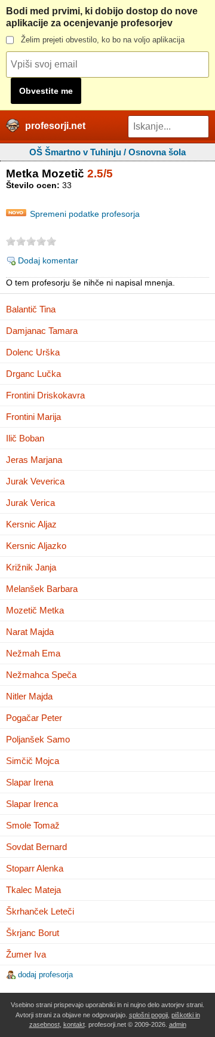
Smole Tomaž (33, 825)
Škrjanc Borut (32, 933)
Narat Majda (30, 632)
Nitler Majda (29, 696)
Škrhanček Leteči (40, 911)
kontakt (74, 1024)
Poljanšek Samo (38, 739)
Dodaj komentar (48, 260)
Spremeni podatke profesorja (85, 214)
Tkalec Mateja (33, 890)
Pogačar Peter (34, 718)
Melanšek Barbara (42, 589)
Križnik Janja (31, 567)
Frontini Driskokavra (45, 395)
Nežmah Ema (33, 653)
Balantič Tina (31, 309)
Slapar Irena (29, 782)
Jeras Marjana (34, 460)
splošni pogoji (148, 1014)
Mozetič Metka (35, 610)
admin (177, 1024)
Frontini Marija (33, 417)
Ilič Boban (25, 438)
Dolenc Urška (33, 352)
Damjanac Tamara (42, 331)
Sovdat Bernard (36, 847)
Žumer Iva (26, 954)
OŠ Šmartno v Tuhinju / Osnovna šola (107, 152)
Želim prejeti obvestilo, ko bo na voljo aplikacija (103, 39)
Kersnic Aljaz (31, 524)
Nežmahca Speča (41, 675)
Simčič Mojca (32, 761)
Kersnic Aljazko (36, 546)
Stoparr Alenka (34, 868)
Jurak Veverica (35, 481)
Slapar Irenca (32, 804)
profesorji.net (55, 126)
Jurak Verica (30, 503)
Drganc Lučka (33, 374)
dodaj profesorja (45, 974)
